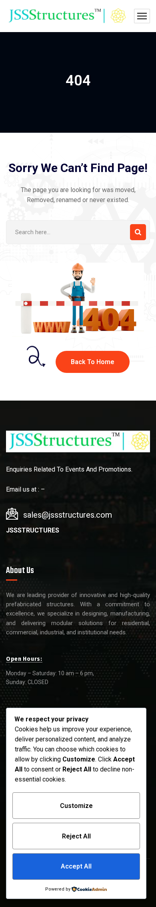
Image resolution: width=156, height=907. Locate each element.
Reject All (76, 836)
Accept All (76, 866)
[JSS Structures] (66, 16)
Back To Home (92, 362)
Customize (76, 806)
